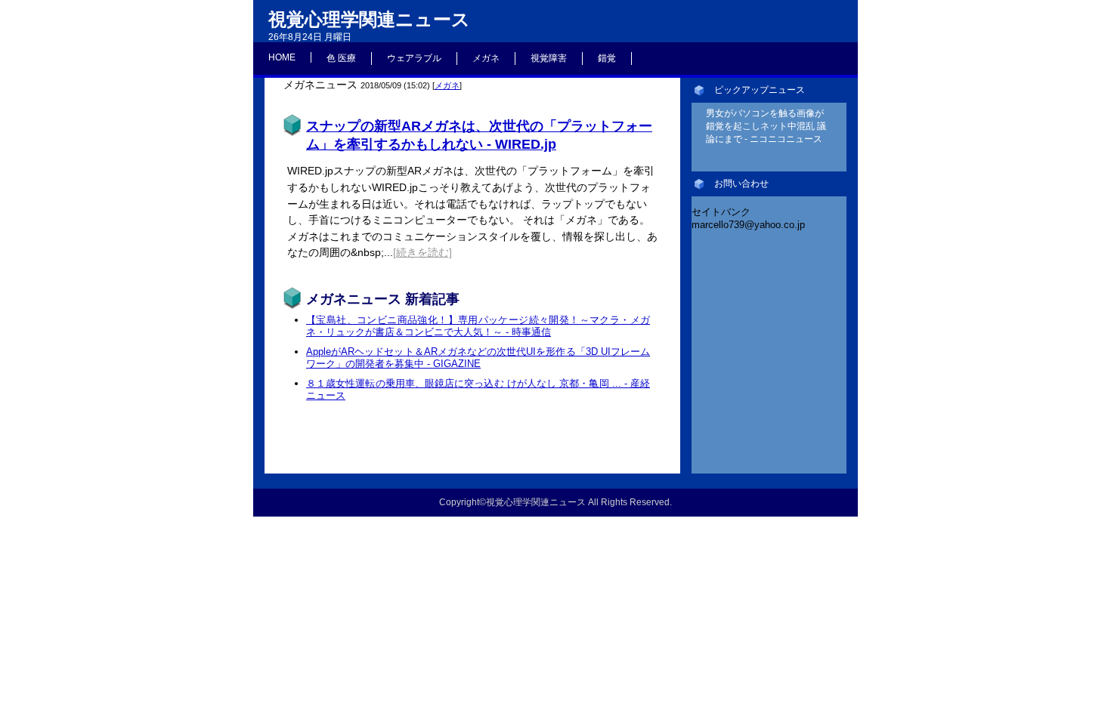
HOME (282, 57)
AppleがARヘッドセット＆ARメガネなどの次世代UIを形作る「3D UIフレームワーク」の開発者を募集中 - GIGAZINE (478, 357)
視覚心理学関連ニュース (369, 19)
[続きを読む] (422, 252)
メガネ (486, 58)
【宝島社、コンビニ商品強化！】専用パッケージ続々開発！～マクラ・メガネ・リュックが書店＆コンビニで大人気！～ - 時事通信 (478, 326)
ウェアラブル (414, 58)
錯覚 (607, 58)
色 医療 (341, 58)
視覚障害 (549, 58)
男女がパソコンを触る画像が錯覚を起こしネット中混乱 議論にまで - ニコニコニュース (766, 126)
